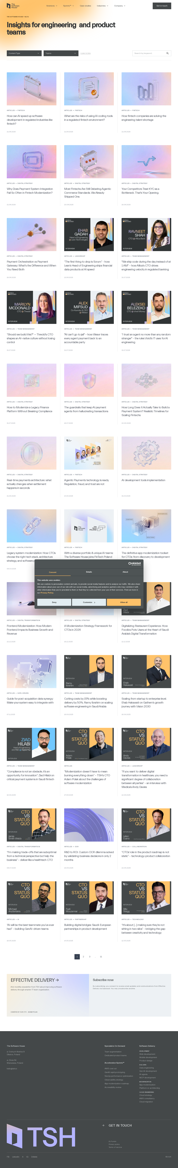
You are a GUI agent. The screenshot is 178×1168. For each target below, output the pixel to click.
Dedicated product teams (116, 1055)
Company (118, 6)
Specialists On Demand (115, 1046)
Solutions (50, 6)
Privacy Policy (47, 593)
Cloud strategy (145, 1095)
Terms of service (115, 1147)
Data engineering (146, 1068)
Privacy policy (114, 1144)
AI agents (143, 1074)
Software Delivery (147, 1046)
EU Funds (112, 1141)
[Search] (167, 53)
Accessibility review (113, 1087)
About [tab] (125, 572)
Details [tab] (89, 572)
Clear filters (85, 53)
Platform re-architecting (149, 1088)
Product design (145, 1061)
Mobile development (148, 1057)
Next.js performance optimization (119, 1076)
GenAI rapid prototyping (115, 1072)
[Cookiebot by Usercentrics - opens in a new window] (130, 564)
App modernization (147, 1085)
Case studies (85, 6)
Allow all (124, 602)
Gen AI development (148, 1071)
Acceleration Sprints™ (114, 1063)
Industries (101, 6)
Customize (87, 602)
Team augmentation (113, 1052)
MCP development (147, 1078)
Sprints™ (67, 6)
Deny (54, 602)
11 (101, 956)
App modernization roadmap (117, 1083)
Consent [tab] (52, 572)
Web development (147, 1054)
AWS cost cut (110, 1068)
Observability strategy (114, 1080)
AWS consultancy (147, 1098)
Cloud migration (146, 1102)
